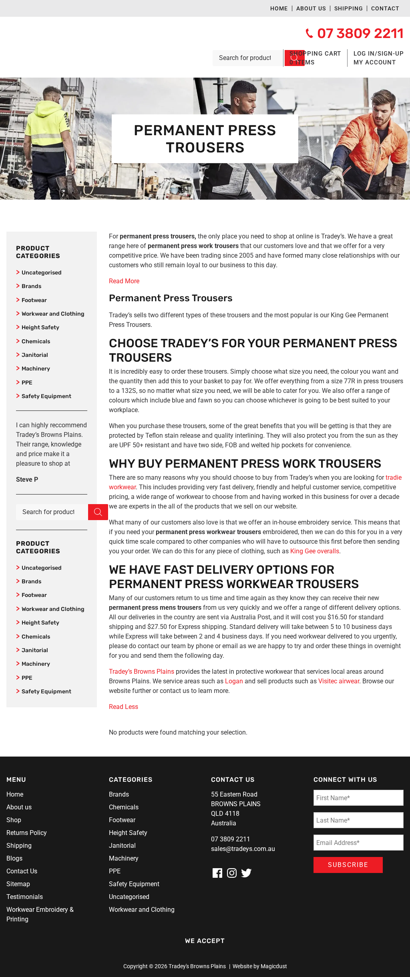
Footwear (34, 300)
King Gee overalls (314, 551)
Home (279, 8)
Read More (124, 281)
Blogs (14, 858)
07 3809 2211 (230, 839)
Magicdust (274, 966)
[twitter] (246, 873)
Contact (385, 8)
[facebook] (217, 873)
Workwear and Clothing (53, 313)
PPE (27, 382)
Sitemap (18, 884)
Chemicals (36, 341)
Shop (13, 820)
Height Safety (40, 327)
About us (311, 8)
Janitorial (35, 355)
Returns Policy (26, 833)
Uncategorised (42, 272)
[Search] (98, 512)
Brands (31, 286)
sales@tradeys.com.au (243, 849)
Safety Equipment (46, 396)
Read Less (123, 707)
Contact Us (21, 871)
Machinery (36, 368)
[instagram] (231, 873)
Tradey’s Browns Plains (141, 671)
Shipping (348, 8)
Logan (234, 681)
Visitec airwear (338, 681)
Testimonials (24, 897)
